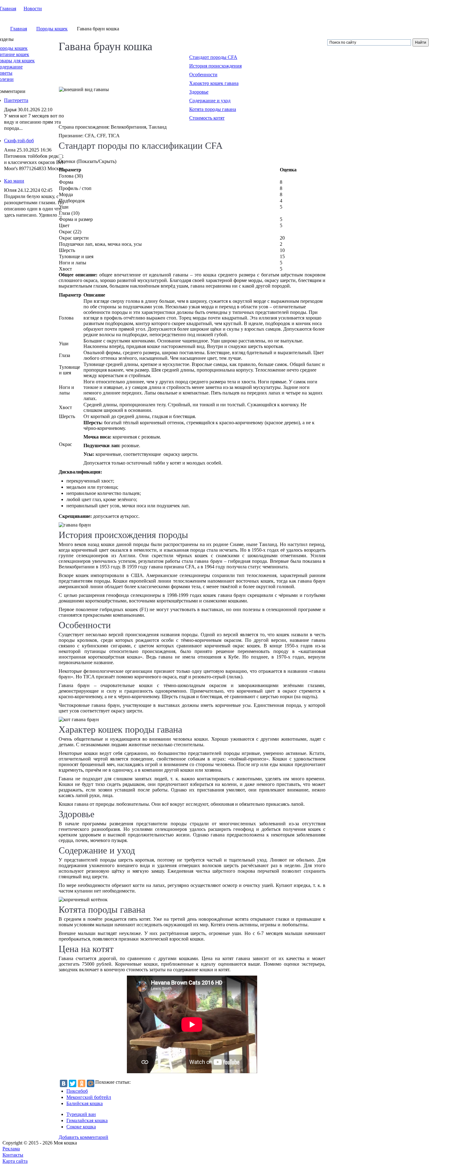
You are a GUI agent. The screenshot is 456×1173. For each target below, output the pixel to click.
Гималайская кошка (87, 1120)
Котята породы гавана (212, 109)
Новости (33, 8)
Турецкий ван (81, 1114)
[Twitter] (72, 1083)
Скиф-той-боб (19, 140)
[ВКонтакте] (63, 1083)
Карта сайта (15, 1161)
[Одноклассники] (81, 1083)
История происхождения (215, 65)
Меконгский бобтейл (88, 1097)
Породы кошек (52, 28)
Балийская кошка (84, 1103)
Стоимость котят (207, 118)
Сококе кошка (81, 1126)
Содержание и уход (209, 100)
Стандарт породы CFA (213, 57)
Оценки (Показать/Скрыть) (87, 161)
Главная (18, 28)
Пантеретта (16, 100)
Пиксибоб (77, 1091)
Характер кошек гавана (214, 83)
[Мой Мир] (90, 1083)
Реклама (11, 1148)
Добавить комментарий (83, 1137)
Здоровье (198, 92)
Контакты (12, 1155)
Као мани (14, 180)
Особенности (203, 74)
